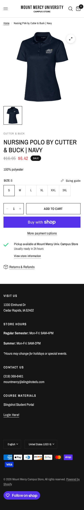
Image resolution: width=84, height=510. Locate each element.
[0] (77, 8)
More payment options (42, 233)
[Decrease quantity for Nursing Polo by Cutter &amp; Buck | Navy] (7, 208)
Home (6, 23)
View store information (27, 256)
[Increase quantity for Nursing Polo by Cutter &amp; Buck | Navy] (20, 208)
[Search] (70, 8)
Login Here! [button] (11, 415)
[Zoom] (70, 38)
